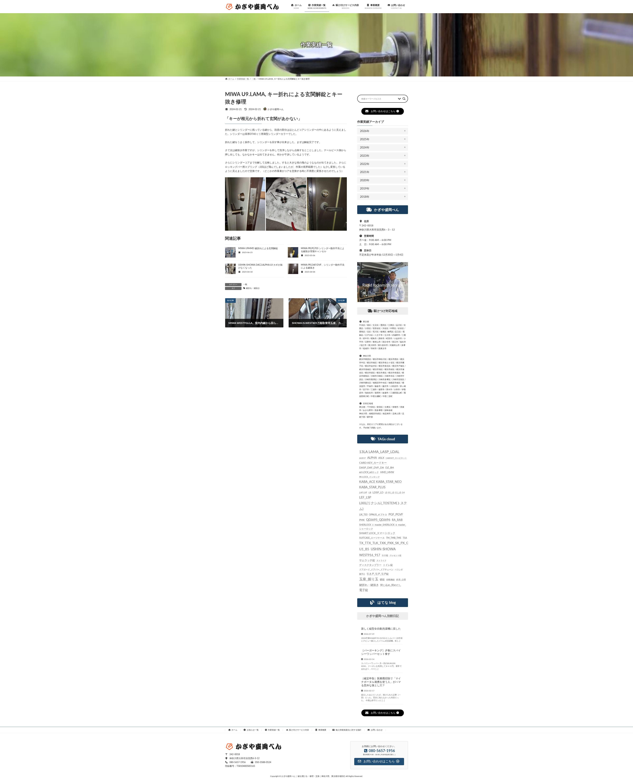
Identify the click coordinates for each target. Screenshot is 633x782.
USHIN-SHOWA (383, 549)
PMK (362, 520)
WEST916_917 (369, 555)
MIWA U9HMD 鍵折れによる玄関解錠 (258, 248)
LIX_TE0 (363, 515)
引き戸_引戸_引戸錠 (378, 574)
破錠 (382, 579)
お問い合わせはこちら (383, 111)
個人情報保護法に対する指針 (348, 730)
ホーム (234, 730)
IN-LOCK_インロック (369, 477)
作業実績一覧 (274, 730)
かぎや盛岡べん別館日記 (382, 616)
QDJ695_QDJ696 (378, 519)
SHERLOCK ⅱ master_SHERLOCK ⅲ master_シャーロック (382, 527)
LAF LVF (363, 493)
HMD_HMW (387, 472)
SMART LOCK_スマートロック (377, 533)
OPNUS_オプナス (378, 515)
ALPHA (372, 457)
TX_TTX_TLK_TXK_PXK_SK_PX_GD (385, 543)
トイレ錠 (388, 565)
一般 (245, 284)
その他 (385, 555)
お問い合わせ (377, 730)
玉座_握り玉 (368, 579)
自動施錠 (390, 580)
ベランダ (399, 570)
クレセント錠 (395, 555)
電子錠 (363, 590)
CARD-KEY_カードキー (373, 463)
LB (370, 493)
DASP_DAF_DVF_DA (371, 467)
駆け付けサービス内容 (299, 730)
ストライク (381, 561)
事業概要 (322, 730)
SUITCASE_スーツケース (372, 538)
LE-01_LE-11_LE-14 (395, 493)
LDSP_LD (378, 492)
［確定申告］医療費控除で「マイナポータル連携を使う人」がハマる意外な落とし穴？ (381, 682)
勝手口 (362, 574)
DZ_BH (389, 467)
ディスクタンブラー (370, 565)
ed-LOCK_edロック (369, 472)
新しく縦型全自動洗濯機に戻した (381, 628)
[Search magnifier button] (404, 98)
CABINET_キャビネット (396, 458)
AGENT (362, 458)
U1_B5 (364, 549)
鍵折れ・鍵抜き (253, 288)
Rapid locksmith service (382, 285)
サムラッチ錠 (367, 560)
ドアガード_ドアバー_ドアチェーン (376, 569)
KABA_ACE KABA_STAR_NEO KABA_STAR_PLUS (380, 484)
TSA (405, 538)
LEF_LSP (365, 497)
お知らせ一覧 (253, 730)
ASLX (381, 458)
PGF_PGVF (396, 514)
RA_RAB (397, 520)
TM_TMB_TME (393, 538)
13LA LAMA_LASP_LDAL (379, 452)
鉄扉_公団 (401, 580)
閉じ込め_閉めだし (390, 585)
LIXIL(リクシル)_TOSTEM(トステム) (383, 506)
